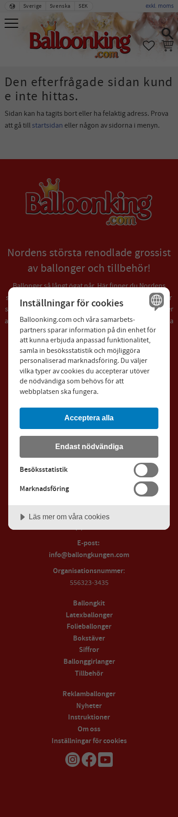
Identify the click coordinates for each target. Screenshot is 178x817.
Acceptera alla (89, 418)
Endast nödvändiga (89, 446)
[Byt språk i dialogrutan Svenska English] (155, 301)
